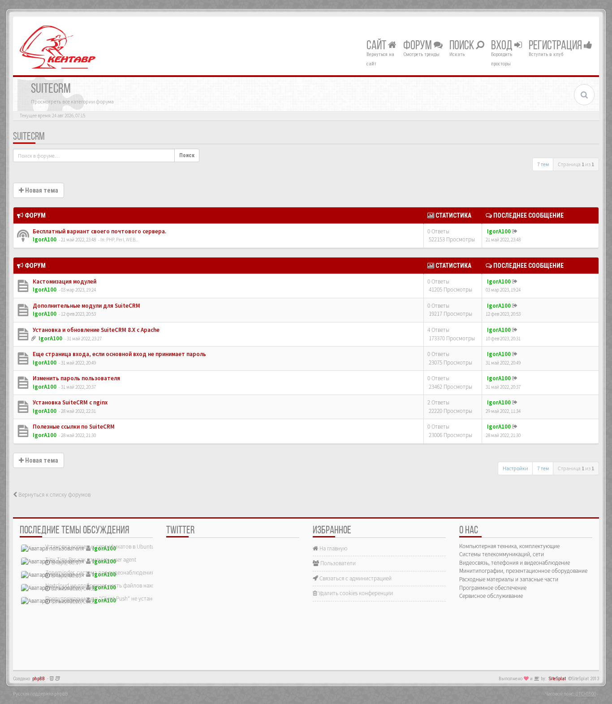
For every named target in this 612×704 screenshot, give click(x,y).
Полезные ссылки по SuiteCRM (73, 426)
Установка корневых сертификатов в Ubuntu (100, 546)
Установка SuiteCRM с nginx (69, 402)
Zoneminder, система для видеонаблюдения (99, 572)
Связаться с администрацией (355, 578)
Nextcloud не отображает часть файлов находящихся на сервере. (125, 585)
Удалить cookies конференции (355, 593)
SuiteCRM (29, 137)
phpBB (38, 679)
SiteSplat (557, 679)
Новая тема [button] (41, 190)
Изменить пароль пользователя (75, 378)
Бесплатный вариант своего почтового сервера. (98, 231)
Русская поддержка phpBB (40, 694)
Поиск (462, 46)
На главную (332, 548)
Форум (418, 46)
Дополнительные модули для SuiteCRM (85, 305)
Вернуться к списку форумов (54, 494)
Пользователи (337, 563)
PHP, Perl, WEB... (122, 239)
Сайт (377, 46)
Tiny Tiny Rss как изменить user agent (90, 559)
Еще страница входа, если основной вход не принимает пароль (118, 354)
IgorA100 (44, 239)
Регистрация (556, 46)
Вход (502, 46)
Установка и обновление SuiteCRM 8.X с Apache (95, 330)
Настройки (515, 468)
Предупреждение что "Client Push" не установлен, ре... (112, 598)
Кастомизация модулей (63, 281)
